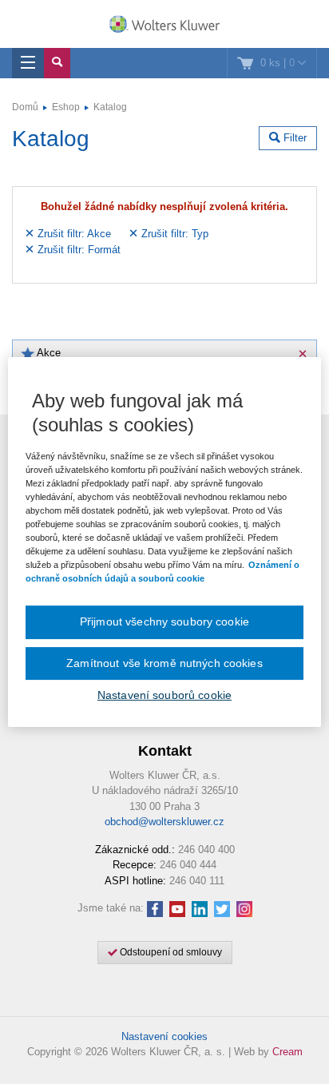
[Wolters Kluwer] (164, 25)
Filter (293, 138)
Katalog (110, 107)
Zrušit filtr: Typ (173, 234)
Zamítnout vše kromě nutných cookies (164, 663)
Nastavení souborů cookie (164, 695)
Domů (25, 107)
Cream (287, 1052)
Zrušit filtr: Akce (72, 234)
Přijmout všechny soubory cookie (164, 621)
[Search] (57, 63)
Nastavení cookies (164, 1036)
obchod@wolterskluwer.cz (164, 822)
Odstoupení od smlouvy (169, 952)
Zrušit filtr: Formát (77, 250)
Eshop (66, 107)
